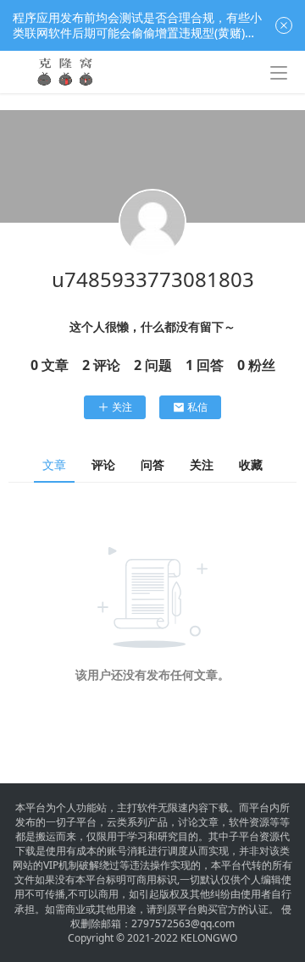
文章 (54, 464)
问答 (152, 464)
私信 (197, 407)
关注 (122, 407)
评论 (103, 464)
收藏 (251, 464)
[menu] (279, 73)
